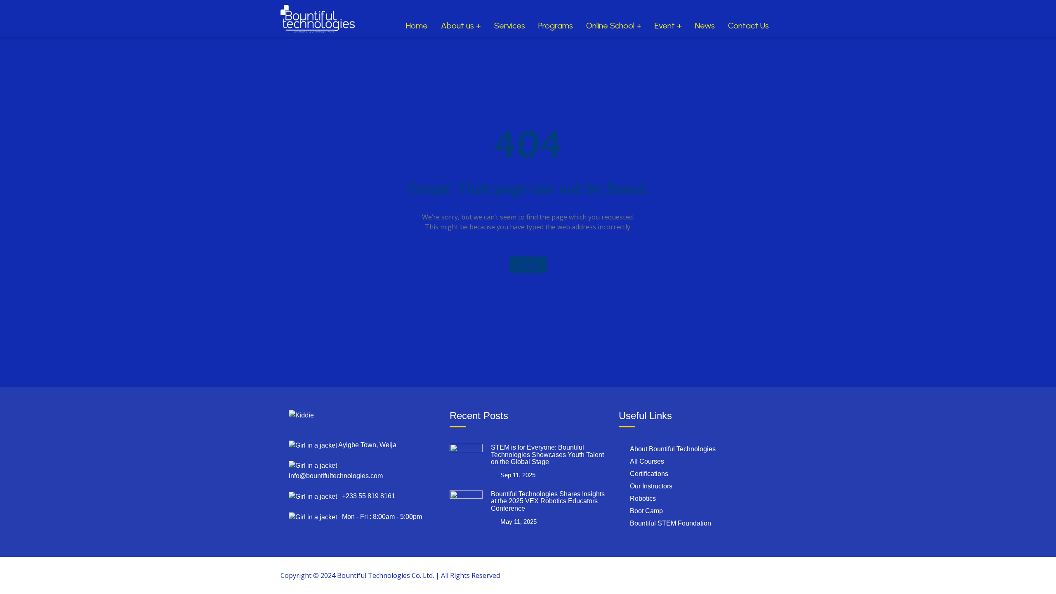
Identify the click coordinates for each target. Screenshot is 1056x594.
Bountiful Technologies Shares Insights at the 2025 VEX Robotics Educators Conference (548, 501)
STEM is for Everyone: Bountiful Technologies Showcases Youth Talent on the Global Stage (547, 454)
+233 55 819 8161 (366, 496)
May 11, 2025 (518, 521)
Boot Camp (646, 510)
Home (417, 26)
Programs (555, 26)
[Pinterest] (766, 575)
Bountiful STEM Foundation (670, 523)
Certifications (649, 473)
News (705, 26)
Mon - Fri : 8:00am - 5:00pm (379, 516)
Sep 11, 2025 (517, 474)
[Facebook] (691, 575)
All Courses (647, 461)
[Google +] (709, 575)
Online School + (613, 26)
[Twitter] (728, 575)
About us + (461, 26)
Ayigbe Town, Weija (366, 444)
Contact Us (748, 26)
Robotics (643, 498)
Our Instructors (651, 486)
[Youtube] (747, 575)
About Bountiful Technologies (673, 449)
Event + (668, 26)
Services (509, 26)
